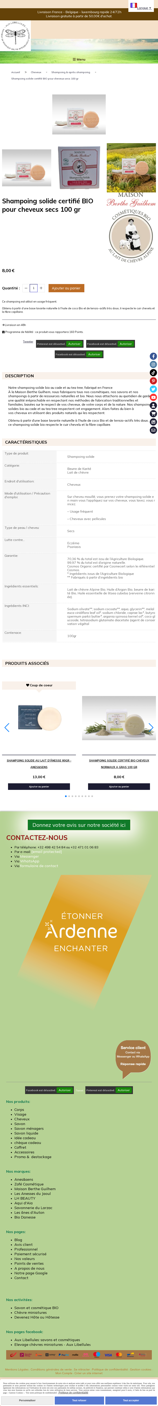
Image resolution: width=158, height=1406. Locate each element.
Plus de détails (58, 751)
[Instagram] (153, 364)
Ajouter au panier (66, 288)
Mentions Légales (17, 1369)
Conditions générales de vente (51, 1369)
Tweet (79, 1090)
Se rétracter (82, 1369)
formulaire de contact (39, 865)
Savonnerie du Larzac (33, 1207)
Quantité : (11, 288)
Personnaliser (27, 1400)
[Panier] (153, 413)
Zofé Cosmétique (29, 1184)
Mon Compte (64, 1373)
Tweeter (28, 341)
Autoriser (74, 343)
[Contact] (153, 430)
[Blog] (153, 422)
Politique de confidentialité (110, 1369)
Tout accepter (131, 1400)
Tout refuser (79, 1400)
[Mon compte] (153, 405)
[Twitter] (153, 389)
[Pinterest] (153, 380)
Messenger (29, 856)
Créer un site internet (88, 1373)
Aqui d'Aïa (23, 1203)
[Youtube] (153, 397)
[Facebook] (153, 356)
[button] (66, 796)
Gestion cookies (141, 1369)
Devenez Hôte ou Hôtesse (36, 1317)
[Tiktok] (153, 372)
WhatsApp (29, 861)
